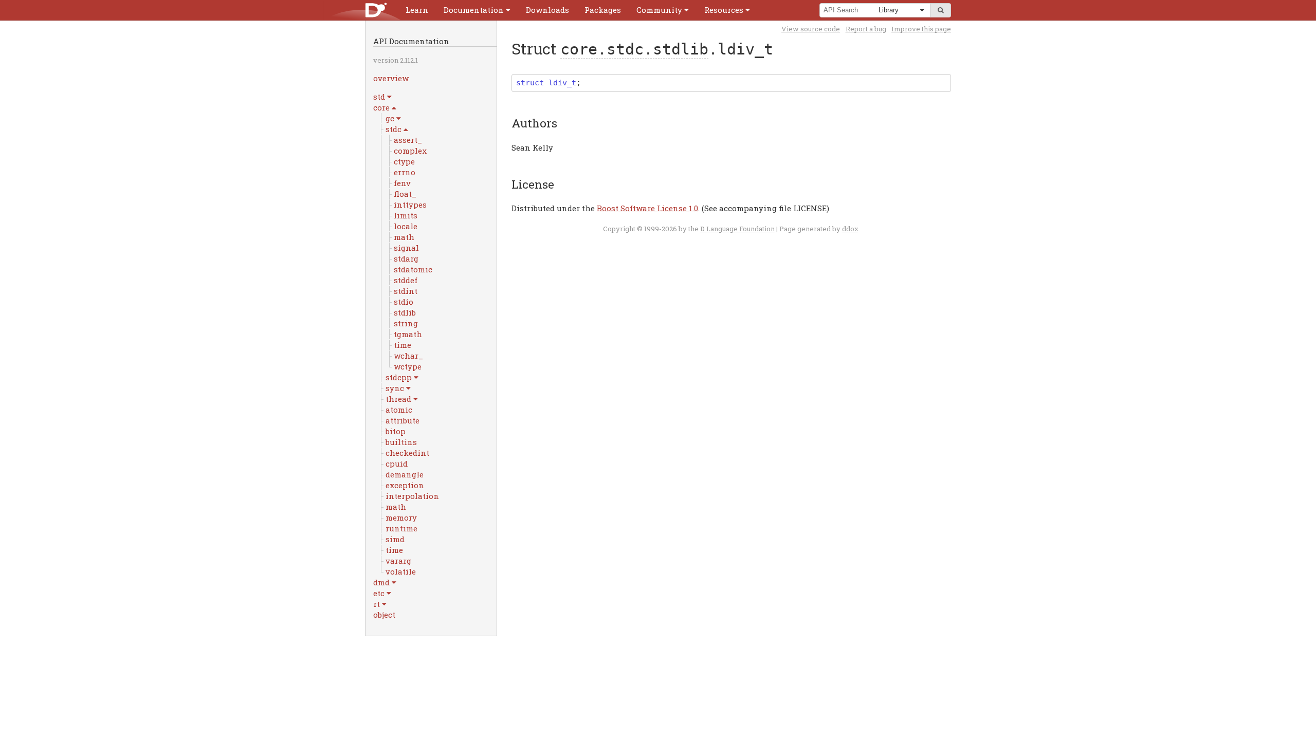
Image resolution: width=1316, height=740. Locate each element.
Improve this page (921, 28)
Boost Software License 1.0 (647, 208)
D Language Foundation (737, 228)
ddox (850, 228)
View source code (810, 28)
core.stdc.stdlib (634, 49)
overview (391, 78)
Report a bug (866, 28)
